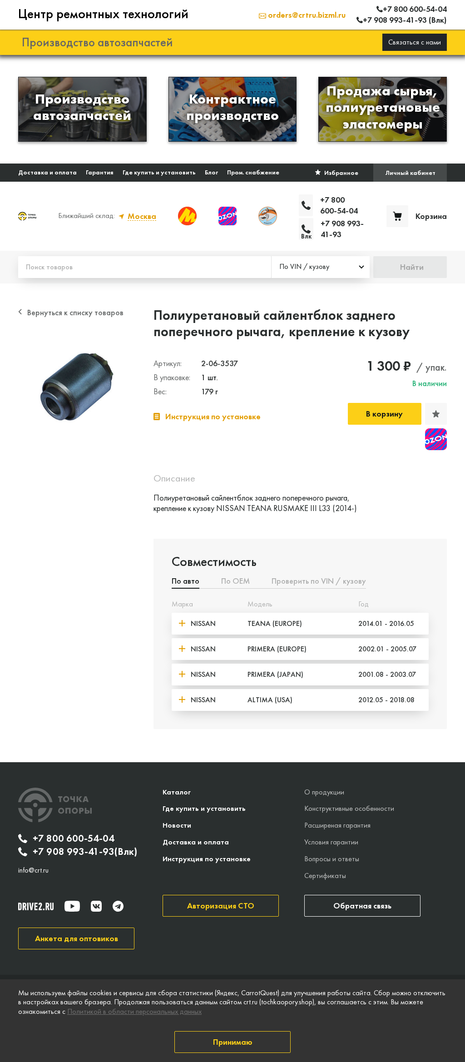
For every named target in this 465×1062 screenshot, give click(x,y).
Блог (211, 172)
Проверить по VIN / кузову (319, 581)
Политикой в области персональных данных (134, 1011)
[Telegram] (118, 906)
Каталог (177, 792)
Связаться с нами (414, 42)
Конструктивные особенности (349, 808)
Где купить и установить (159, 172)
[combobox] (321, 267)
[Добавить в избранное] (436, 414)
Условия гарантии (331, 842)
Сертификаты (325, 875)
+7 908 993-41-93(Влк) (85, 851)
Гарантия (100, 172)
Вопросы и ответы (331, 858)
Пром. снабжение (253, 172)
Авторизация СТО (220, 905)
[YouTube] (72, 906)
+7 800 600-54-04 (73, 838)
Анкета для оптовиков (76, 938)
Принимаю (232, 1042)
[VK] (96, 906)
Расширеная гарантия (337, 825)
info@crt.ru (33, 870)
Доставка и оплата (47, 172)
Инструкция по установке (207, 858)
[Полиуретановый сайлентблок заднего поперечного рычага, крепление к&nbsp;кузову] (76, 387)
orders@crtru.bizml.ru (306, 15)
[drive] (36, 906)
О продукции (324, 792)
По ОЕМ (235, 581)
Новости (177, 825)
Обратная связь (362, 905)
